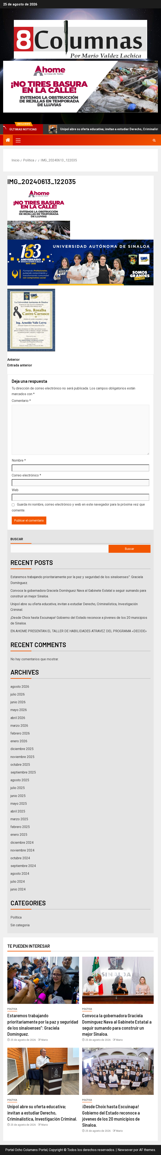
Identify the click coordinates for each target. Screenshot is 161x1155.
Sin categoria (20, 925)
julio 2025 (17, 788)
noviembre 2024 (22, 850)
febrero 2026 (20, 733)
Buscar (16, 539)
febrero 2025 (20, 827)
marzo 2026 (19, 726)
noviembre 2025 (22, 757)
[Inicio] (8, 140)
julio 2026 (17, 694)
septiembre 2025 (23, 772)
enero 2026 (18, 741)
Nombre (19, 460)
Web (15, 490)
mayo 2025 (18, 804)
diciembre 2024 (22, 843)
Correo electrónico (26, 475)
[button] (18, 140)
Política (16, 917)
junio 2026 (18, 702)
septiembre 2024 (23, 866)
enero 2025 (18, 835)
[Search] (154, 140)
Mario (44, 1039)
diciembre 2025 (22, 749)
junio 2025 (18, 796)
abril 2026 (17, 718)
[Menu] (18, 140)
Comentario (21, 401)
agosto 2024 (19, 874)
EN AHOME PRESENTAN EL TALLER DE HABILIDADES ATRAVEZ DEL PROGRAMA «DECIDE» (78, 631)
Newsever (125, 1150)
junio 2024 (18, 889)
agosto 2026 (19, 687)
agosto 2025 (19, 780)
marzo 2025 (19, 819)
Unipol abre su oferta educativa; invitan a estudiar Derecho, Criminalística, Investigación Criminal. (42, 1112)
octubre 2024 (20, 858)
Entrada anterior (19, 362)
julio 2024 (17, 882)
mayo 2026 (18, 710)
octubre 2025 (20, 765)
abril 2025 (17, 811)
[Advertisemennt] (80, 86)
